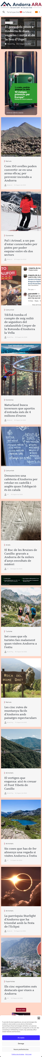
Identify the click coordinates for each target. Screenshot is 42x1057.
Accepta (21, 1038)
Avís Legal (28, 1054)
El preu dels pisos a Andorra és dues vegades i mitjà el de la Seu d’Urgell (20, 33)
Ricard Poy (11, 44)
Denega (21, 1044)
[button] (39, 1018)
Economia (9, 23)
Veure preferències (21, 1049)
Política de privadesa (18, 1054)
